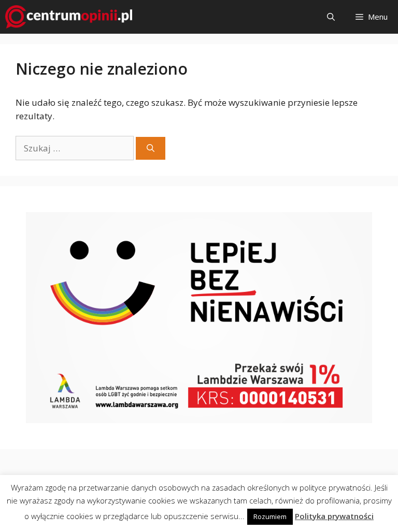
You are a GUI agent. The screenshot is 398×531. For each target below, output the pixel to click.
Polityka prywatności (334, 516)
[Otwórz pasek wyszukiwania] (331, 17)
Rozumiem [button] (270, 516)
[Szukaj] (150, 148)
